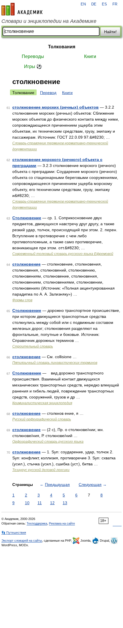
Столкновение (26, 218)
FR (114, 4)
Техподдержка (37, 523)
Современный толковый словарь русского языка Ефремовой (62, 254)
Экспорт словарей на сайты (21, 540)
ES (104, 4)
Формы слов (22, 300)
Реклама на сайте (62, 523)
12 (52, 503)
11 (39, 503)
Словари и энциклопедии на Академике (48, 21)
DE (93, 4)
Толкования (61, 46)
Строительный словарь (32, 346)
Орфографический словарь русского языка (48, 442)
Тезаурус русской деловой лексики (41, 470)
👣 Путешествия (13, 532)
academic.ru (22, 9)
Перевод (48, 92)
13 (65, 503)
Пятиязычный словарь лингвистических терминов (54, 363)
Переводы (33, 56)
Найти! (110, 31)
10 (27, 503)
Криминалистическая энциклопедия (42, 403)
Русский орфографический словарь (41, 419)
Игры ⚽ (33, 66)
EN (83, 4)
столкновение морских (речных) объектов (55, 107)
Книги (90, 56)
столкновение (26, 264)
